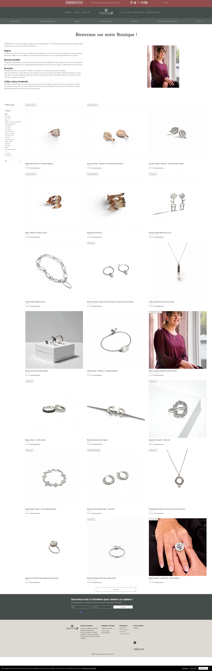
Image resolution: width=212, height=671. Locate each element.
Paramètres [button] (185, 668)
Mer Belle (7, 145)
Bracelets (7, 116)
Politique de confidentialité (89, 668)
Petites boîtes (8, 141)
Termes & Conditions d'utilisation (89, 628)
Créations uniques (10, 133)
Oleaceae (7, 137)
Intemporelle (8, 126)
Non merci (193, 668)
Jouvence (7, 143)
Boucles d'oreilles (9, 131)
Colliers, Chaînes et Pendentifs (13, 122)
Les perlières (8, 155)
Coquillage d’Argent (10, 124)
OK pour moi (203, 668)
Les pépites (8, 130)
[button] (135, 2)
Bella (6, 147)
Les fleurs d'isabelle (10, 149)
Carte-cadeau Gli (9, 139)
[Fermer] (210, 668)
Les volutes (8, 128)
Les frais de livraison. (35, 168)
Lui (6, 151)
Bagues (7, 120)
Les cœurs (8, 153)
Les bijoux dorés (9, 135)
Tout (6, 114)
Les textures (8, 118)
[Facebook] (135, 642)
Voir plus (116, 589)
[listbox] (166, 3)
